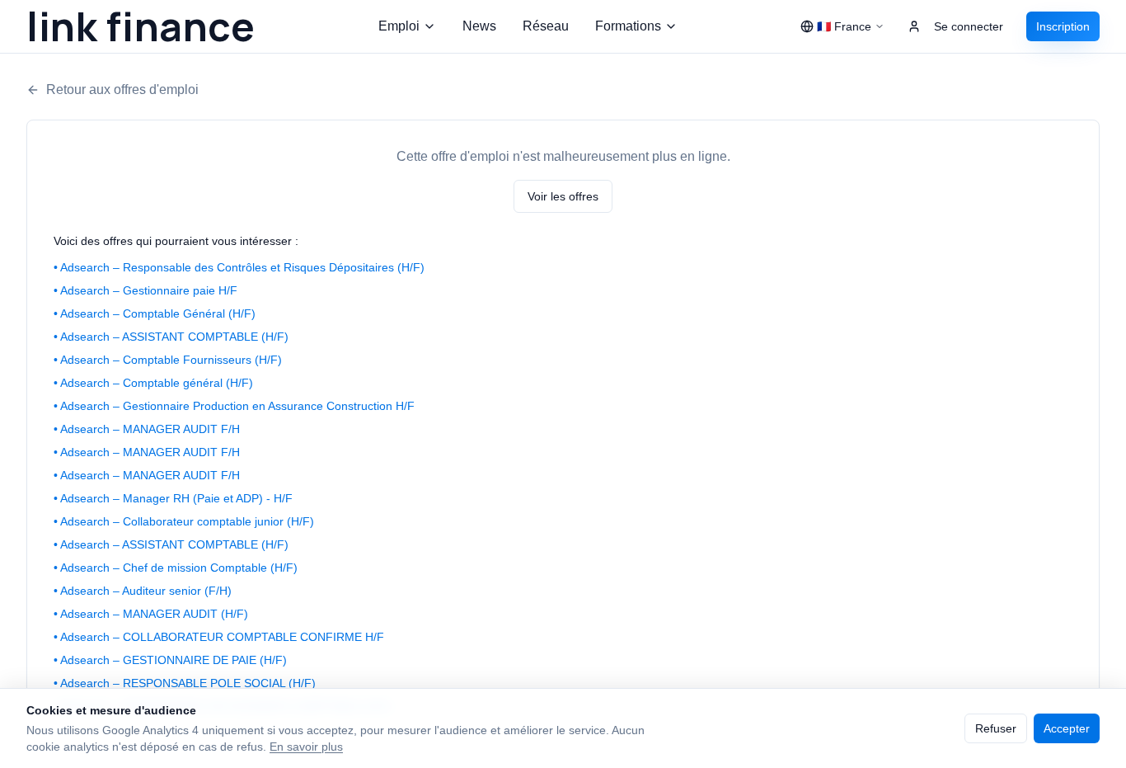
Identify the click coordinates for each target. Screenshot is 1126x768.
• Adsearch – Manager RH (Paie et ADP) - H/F (173, 498)
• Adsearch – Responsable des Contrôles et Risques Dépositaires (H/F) (239, 267)
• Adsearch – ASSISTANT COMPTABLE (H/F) (171, 336)
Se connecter (968, 26)
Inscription (1063, 26)
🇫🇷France (844, 26)
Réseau (546, 26)
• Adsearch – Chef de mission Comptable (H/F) (176, 567)
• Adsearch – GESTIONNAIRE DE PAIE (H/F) (170, 660)
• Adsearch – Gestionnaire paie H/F (145, 290)
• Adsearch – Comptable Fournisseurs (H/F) (168, 359)
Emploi (399, 26)
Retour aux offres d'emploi (122, 89)
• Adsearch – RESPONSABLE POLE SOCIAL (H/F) (185, 683)
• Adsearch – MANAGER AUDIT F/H (147, 429)
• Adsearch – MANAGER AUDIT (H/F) (151, 613)
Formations (628, 26)
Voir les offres (563, 196)
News (479, 26)
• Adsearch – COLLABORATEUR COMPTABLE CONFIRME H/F (219, 636)
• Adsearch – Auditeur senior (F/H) (143, 590)
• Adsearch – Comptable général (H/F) (153, 382)
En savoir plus (306, 746)
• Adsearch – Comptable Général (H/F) (155, 313)
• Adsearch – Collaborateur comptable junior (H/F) (184, 521)
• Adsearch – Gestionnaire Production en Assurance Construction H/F (234, 405)
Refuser (995, 728)
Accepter (1067, 728)
